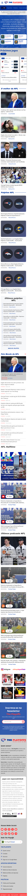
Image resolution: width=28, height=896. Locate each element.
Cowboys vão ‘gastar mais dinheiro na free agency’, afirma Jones (12, 374)
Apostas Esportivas (8, 863)
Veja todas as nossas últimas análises (9, 77)
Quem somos (6, 850)
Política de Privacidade (9, 883)
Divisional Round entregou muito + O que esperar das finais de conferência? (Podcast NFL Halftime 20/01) (12, 612)
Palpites (15, 8)
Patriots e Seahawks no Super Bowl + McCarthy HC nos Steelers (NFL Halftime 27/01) (12, 502)
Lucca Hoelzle (11, 113)
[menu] (2, 2)
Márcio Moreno (12, 217)
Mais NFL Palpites (13, 348)
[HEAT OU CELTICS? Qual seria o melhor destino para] (7, 693)
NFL (4, 8)
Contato (5, 853)
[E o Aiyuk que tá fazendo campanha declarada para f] (7, 680)
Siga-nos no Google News (10, 859)
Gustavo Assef (8, 436)
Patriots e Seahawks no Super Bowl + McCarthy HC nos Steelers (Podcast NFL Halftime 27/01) (12, 587)
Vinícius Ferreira (12, 163)
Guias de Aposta (7, 867)
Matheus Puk (11, 138)
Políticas (4, 879)
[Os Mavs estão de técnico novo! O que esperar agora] (20, 693)
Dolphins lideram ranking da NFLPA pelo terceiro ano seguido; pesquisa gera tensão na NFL (12, 405)
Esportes (9, 8)
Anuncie (5, 856)
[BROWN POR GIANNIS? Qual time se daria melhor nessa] (20, 680)
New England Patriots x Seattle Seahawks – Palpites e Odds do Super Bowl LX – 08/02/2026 (13, 215)
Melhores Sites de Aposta (10, 870)
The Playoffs (6, 847)
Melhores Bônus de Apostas (10, 873)
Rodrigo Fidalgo (12, 504)
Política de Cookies (8, 886)
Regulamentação (7, 889)
